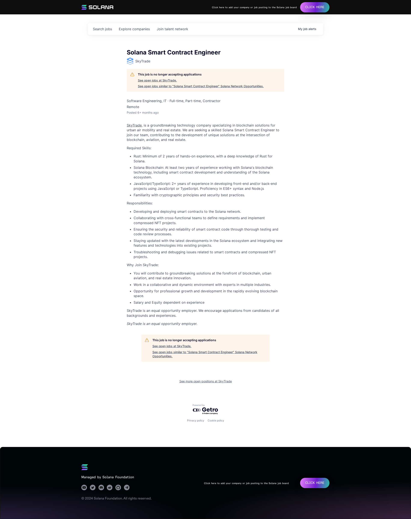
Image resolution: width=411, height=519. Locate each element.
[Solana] (84, 467)
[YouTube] (84, 487)
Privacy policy (195, 420)
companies (134, 29)
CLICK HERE (314, 7)
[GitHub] (118, 487)
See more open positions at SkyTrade (205, 381)
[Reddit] (109, 487)
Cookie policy (216, 420)
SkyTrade (134, 125)
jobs (102, 29)
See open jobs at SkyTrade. (157, 80)
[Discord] (101, 487)
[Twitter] (92, 487)
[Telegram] (127, 487)
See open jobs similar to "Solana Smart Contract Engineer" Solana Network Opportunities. (201, 86)
